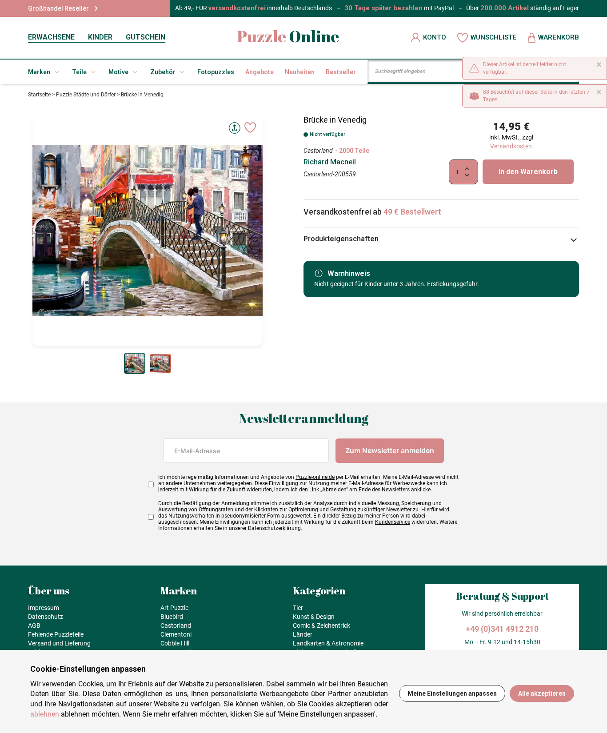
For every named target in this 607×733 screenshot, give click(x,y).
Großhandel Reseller (58, 8)
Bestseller (341, 72)
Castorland (318, 150)
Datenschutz (45, 616)
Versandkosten (511, 146)
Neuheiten (300, 72)
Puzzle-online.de (315, 477)
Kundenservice (392, 522)
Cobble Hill (174, 643)
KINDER (100, 37)
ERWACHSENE (51, 37)
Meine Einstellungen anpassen (452, 693)
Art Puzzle (174, 607)
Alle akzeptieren (542, 693)
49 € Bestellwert (412, 211)
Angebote (259, 72)
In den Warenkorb (528, 171)
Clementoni (176, 634)
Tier (298, 607)
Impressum (43, 607)
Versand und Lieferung (59, 643)
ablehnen (44, 714)
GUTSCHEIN (145, 37)
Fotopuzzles (215, 72)
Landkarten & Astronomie (328, 643)
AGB (34, 625)
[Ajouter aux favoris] (250, 127)
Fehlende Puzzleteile (56, 634)
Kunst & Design (314, 616)
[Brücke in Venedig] (134, 363)
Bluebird (171, 616)
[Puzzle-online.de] (288, 37)
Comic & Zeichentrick (321, 625)
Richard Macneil (330, 162)
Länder (302, 634)
